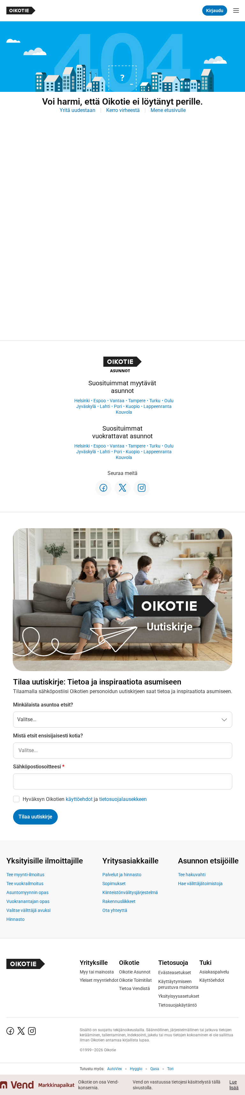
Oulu (169, 400)
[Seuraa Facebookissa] (103, 488)
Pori (118, 406)
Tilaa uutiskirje (35, 817)
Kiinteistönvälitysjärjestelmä (130, 892)
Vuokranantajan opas (27, 901)
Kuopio (133, 406)
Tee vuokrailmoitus (24, 883)
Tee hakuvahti (191, 874)
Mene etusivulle (168, 110)
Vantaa (117, 400)
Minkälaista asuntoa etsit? (43, 705)
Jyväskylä (86, 406)
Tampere (136, 400)
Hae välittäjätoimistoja (200, 883)
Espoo (99, 400)
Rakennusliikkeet (119, 901)
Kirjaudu (214, 10)
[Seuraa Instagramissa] (142, 488)
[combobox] (122, 750)
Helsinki (82, 400)
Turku (154, 400)
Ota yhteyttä (114, 910)
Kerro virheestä (123, 110)
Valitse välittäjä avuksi (28, 910)
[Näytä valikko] (236, 11)
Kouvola (124, 412)
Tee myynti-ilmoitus (25, 874)
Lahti (105, 406)
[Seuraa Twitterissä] (122, 488)
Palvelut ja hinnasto (121, 874)
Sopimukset (114, 883)
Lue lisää (234, 1084)
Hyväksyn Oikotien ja (85, 799)
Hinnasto (15, 919)
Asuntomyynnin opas (27, 892)
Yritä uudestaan (77, 110)
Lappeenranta (158, 406)
